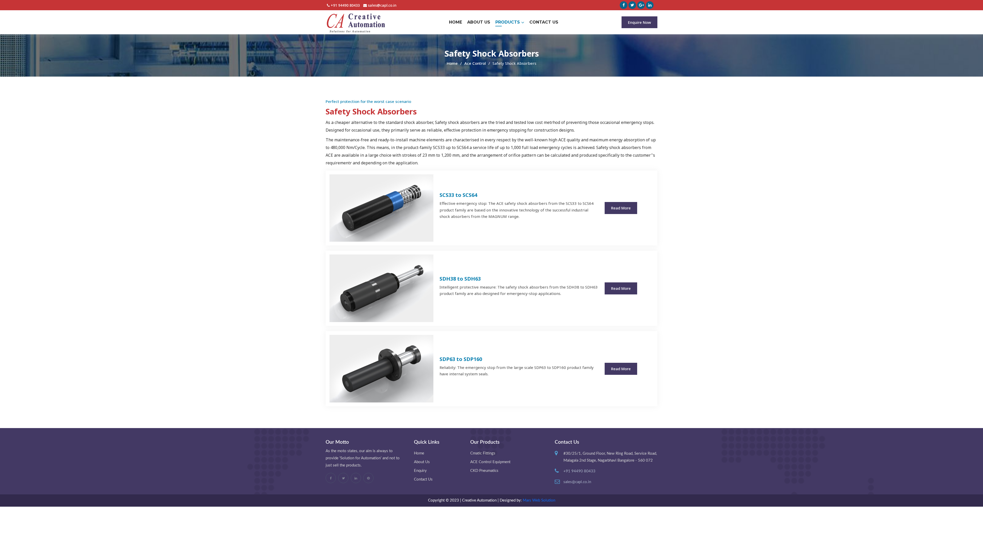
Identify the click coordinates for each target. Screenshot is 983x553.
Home (455, 22)
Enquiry (420, 471)
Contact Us (543, 22)
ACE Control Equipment (490, 462)
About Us (478, 22)
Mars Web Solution (539, 500)
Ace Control (475, 63)
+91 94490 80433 (345, 5)
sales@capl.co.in (382, 5)
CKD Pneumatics (484, 471)
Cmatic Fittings (482, 453)
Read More (621, 207)
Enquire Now (639, 22)
